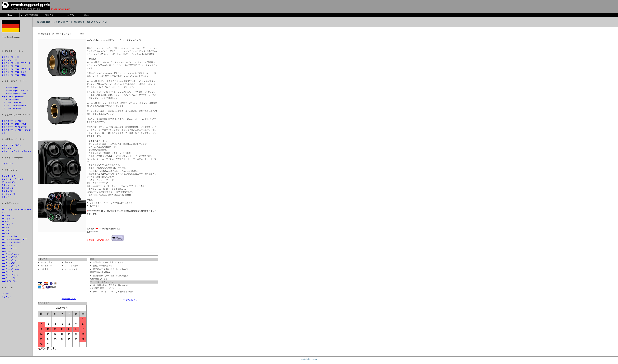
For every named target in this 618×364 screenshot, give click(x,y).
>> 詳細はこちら (69, 299)
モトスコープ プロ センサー (15, 72)
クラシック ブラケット (12, 102)
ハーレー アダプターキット (14, 105)
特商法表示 (48, 15)
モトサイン (6, 148)
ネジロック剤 (7, 191)
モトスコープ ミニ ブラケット (16, 63)
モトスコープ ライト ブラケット (16, 151)
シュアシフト (7, 164)
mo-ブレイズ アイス (10, 257)
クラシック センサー (11, 108)
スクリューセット (9, 185)
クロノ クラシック (10, 99)
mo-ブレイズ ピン (9, 263)
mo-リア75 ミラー (9, 281)
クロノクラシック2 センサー (14, 93)
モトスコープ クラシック (13, 96)
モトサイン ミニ (9, 60)
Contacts (87, 15)
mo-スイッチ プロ (9, 236)
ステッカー (6, 197)
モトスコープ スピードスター (15, 124)
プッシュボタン (8, 182)
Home (9, 15)
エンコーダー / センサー (13, 179)
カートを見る (68, 15)
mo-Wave (5, 221)
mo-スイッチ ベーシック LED (14, 239)
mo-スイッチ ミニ (9, 248)
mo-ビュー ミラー (9, 278)
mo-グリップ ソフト (10, 275)
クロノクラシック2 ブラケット (15, 90)
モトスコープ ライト (11, 145)
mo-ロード (6, 215)
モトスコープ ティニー (12, 121)
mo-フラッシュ (8, 218)
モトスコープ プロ (10, 66)
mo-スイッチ (7, 245)
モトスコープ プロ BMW (14, 75)
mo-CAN (5, 227)
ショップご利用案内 (29, 15)
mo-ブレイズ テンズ (10, 266)
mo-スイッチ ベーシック (12, 242)
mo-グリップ (7, 272)
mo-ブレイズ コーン (10, 254)
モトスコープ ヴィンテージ (14, 127)
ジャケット (6, 297)
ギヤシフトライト (9, 176)
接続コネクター (8, 188)
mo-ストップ (7, 224)
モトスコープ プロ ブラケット (16, 69)
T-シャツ (5, 294)
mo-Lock (5, 233)
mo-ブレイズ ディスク (11, 260)
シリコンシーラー (9, 194)
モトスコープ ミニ (10, 57)
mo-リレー (6, 251)
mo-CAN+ (6, 230)
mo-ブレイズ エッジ (10, 269)
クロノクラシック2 (10, 87)
